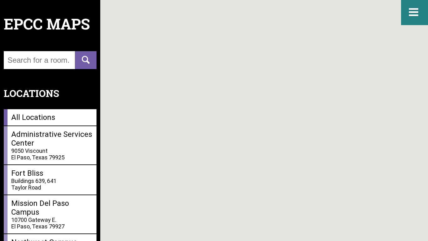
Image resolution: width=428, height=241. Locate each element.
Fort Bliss (33, 180)
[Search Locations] (86, 60)
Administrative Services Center (51, 145)
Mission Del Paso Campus (40, 214)
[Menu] (414, 12)
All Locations (33, 117)
